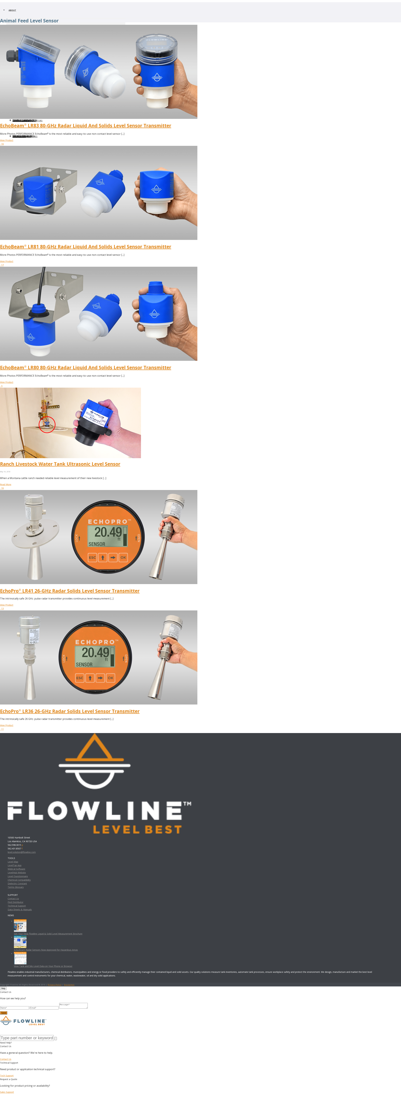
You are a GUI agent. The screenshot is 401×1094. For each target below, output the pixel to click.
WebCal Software (16, 868)
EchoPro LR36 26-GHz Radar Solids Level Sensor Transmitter (70, 711)
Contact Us (13, 898)
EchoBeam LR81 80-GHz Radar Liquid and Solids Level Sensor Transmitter (85, 246)
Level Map (13, 861)
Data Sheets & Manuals (20, 909)
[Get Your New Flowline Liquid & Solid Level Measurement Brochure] (20, 921)
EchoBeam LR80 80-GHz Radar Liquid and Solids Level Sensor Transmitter (85, 367)
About (12, 10)
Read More (5, 484)
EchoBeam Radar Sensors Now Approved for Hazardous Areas (46, 949)
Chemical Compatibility (19, 879)
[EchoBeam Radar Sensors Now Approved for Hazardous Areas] (20, 937)
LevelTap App (14, 865)
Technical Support (17, 905)
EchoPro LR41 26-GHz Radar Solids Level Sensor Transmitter (70, 591)
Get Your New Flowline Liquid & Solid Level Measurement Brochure (48, 933)
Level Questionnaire (18, 876)
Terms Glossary (16, 887)
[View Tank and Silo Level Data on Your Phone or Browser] (20, 953)
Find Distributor (15, 902)
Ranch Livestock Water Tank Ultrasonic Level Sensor (60, 464)
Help (3, 988)
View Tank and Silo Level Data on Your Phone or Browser (43, 966)
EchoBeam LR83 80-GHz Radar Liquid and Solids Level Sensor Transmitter (85, 125)
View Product (6, 140)
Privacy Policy (55, 984)
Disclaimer (69, 984)
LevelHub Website (17, 872)
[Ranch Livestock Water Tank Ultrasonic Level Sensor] (70, 389)
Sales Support (7, 1092)
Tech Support (7, 1075)
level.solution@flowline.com (22, 852)
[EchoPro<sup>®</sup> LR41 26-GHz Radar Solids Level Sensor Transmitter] (98, 491)
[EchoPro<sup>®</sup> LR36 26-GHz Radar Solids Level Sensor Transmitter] (98, 612)
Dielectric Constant (17, 883)
